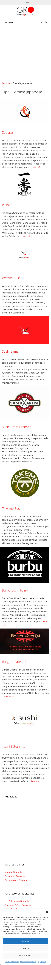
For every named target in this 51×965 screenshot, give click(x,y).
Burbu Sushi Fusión (16, 590)
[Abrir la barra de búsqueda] (46, 22)
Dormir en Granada (15, 876)
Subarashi (9, 132)
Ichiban (7, 205)
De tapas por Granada (16, 880)
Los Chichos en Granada (17, 901)
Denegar (25, 948)
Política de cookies (12, 962)
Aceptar (25, 941)
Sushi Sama (10, 351)
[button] (47, 912)
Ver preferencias (25, 955)
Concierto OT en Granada (18, 905)
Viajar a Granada (13, 872)
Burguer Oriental (14, 661)
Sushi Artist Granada (16, 427)
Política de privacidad (28, 962)
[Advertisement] (25, 53)
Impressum (42, 962)
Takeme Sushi (12, 508)
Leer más (36, 167)
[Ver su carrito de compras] (41, 22)
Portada (6, 83)
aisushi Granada (13, 746)
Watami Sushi (11, 278)
